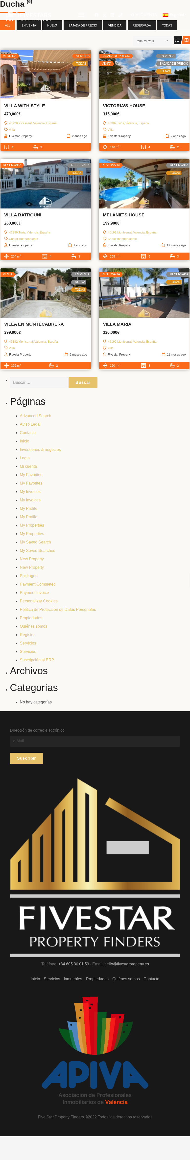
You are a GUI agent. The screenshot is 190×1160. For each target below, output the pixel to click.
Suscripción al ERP (37, 660)
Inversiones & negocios (40, 449)
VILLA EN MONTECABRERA (34, 324)
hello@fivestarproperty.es (126, 964)
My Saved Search (35, 542)
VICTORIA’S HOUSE (124, 105)
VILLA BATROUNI (22, 214)
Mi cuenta (28, 466)
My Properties (32, 525)
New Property (32, 559)
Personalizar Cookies (39, 601)
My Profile (28, 508)
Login (25, 458)
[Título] (120, 15)
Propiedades (31, 618)
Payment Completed (38, 584)
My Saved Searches (37, 550)
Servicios (28, 643)
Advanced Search (35, 416)
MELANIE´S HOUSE (123, 214)
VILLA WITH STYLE (24, 105)
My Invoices (30, 492)
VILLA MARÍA (117, 324)
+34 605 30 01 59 (73, 964)
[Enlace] (28, 15)
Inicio (24, 441)
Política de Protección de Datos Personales (58, 609)
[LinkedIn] (112, 15)
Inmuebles (73, 979)
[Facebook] (96, 15)
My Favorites (31, 475)
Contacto (28, 433)
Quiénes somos (33, 626)
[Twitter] (104, 15)
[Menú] (81, 15)
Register (27, 635)
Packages (28, 576)
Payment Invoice (34, 593)
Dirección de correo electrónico (37, 730)
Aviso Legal (30, 424)
